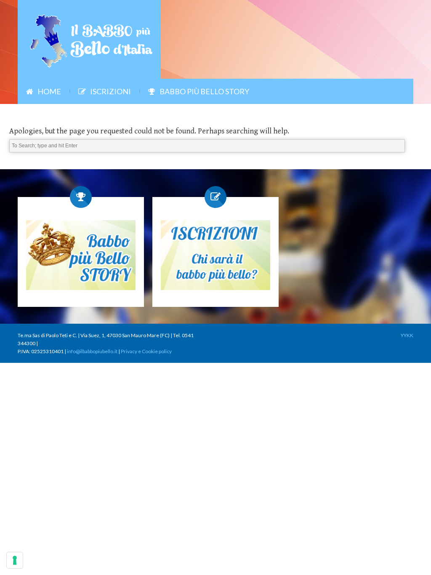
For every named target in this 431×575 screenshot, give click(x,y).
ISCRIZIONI (110, 91)
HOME (49, 91)
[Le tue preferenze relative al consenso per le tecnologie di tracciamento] (15, 560)
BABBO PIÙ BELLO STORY (204, 91)
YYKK (407, 335)
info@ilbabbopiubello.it (92, 351)
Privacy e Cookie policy (146, 351)
